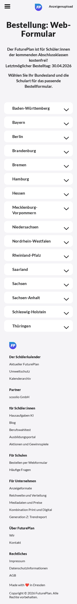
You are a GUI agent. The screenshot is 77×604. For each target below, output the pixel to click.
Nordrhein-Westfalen (31, 241)
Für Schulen (18, 455)
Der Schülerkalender (25, 357)
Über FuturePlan (21, 528)
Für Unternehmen (22, 481)
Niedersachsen (25, 227)
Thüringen (21, 326)
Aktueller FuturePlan (24, 364)
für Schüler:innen (22, 408)
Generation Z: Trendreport (28, 517)
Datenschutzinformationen (28, 568)
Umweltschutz (19, 371)
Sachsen (19, 283)
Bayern (18, 122)
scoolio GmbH (19, 397)
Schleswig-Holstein (29, 311)
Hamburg (20, 179)
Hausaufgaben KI (21, 415)
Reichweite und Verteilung (27, 495)
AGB (12, 575)
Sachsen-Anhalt (26, 297)
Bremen (19, 164)
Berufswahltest (20, 430)
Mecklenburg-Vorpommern (24, 210)
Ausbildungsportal (22, 437)
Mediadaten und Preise (25, 502)
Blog (12, 422)
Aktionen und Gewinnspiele (28, 444)
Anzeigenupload (61, 6)
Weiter (39, 587)
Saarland (20, 269)
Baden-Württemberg (31, 108)
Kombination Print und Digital (30, 510)
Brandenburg (24, 150)
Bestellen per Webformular (28, 462)
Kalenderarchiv (20, 378)
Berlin (17, 136)
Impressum (17, 561)
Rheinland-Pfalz (26, 255)
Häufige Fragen (20, 470)
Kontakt (15, 542)
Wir (12, 535)
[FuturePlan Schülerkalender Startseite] (38, 7)
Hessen (18, 193)
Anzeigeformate (20, 488)
